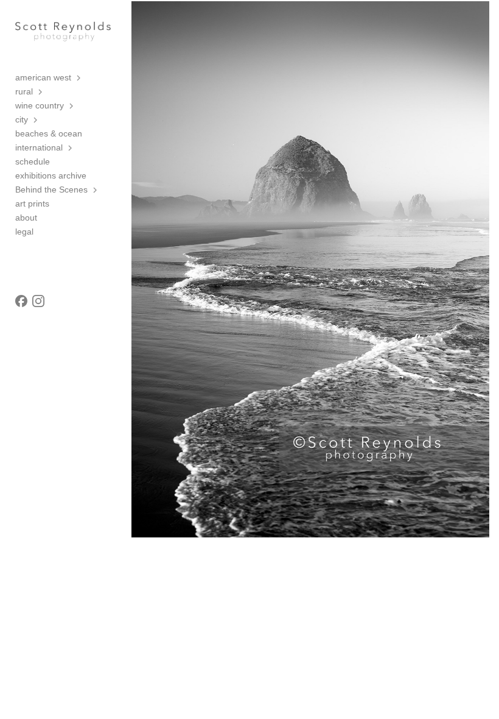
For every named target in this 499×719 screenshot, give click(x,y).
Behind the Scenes (51, 189)
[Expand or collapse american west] (79, 78)
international (39, 147)
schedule (32, 161)
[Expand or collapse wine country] (72, 106)
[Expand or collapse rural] (41, 92)
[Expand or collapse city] (36, 120)
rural (24, 91)
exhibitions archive (50, 175)
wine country (39, 105)
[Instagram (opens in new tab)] (38, 301)
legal (24, 231)
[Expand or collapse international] (71, 148)
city (21, 119)
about (26, 217)
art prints (32, 203)
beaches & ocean (48, 133)
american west (43, 77)
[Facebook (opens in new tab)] (21, 301)
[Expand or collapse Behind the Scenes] (96, 190)
